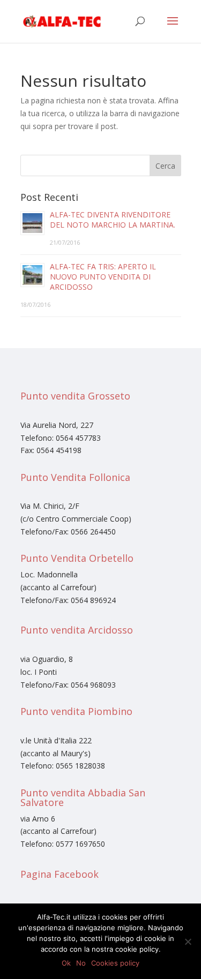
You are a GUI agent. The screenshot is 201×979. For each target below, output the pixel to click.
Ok (66, 963)
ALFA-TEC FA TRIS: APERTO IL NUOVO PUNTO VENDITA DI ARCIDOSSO (103, 276)
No (81, 963)
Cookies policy (115, 963)
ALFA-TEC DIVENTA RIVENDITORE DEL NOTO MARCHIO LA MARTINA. (112, 219)
